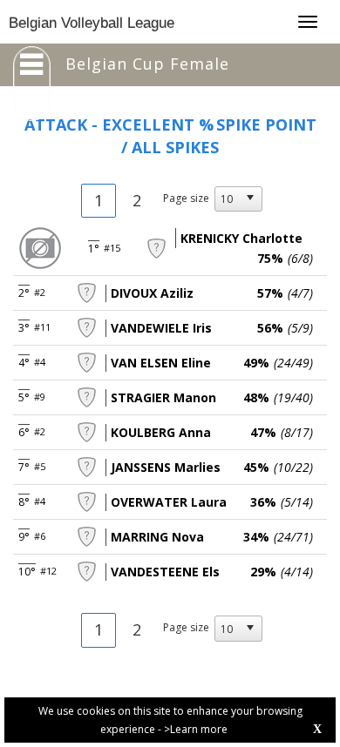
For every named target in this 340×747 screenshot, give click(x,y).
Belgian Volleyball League (91, 23)
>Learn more (196, 729)
